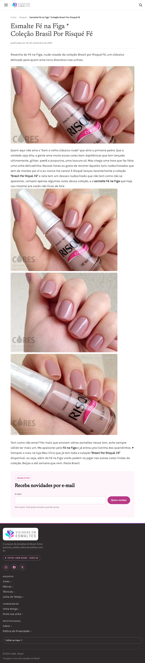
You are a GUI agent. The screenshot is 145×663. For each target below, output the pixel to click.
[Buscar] (140, 5)
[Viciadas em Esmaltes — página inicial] (20, 534)
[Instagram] (6, 567)
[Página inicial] (21, 5)
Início (13, 17)
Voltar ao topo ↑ (14, 640)
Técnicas (8, 591)
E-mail (18, 494)
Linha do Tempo (12, 596)
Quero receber (119, 500)
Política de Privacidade (16, 631)
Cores (6, 581)
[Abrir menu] (6, 5)
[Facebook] (14, 567)
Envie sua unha (12, 614)
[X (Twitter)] (22, 567)
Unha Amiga (10, 608)
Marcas (7, 586)
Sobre (6, 626)
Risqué (23, 17)
